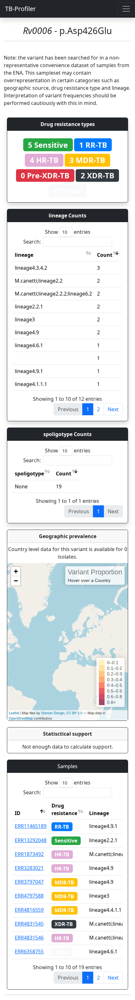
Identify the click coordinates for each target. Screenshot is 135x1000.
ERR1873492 (29, 854)
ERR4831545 (29, 923)
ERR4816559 (29, 909)
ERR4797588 (29, 895)
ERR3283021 (29, 868)
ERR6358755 (29, 951)
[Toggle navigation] (126, 9)
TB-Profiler (20, 8)
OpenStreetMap (21, 718)
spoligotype (29, 473)
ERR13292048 (30, 840)
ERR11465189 (30, 826)
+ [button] (16, 571)
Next (113, 409)
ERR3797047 (29, 881)
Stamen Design (52, 712)
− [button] (16, 581)
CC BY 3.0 (74, 712)
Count (104, 254)
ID (17, 813)
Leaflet (14, 712)
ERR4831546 (29, 937)
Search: (32, 241)
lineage (24, 254)
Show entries (67, 231)
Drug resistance (64, 809)
